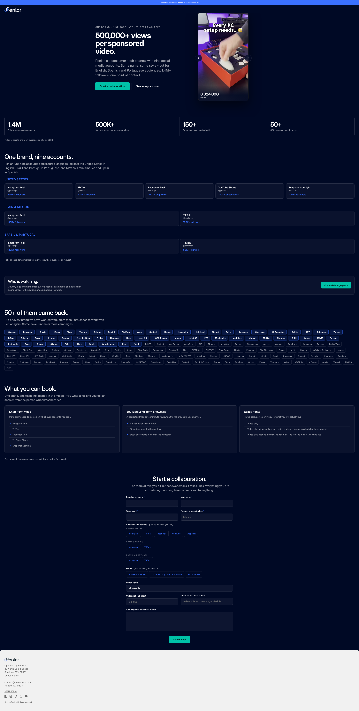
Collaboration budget (137, 596)
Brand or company (135, 497)
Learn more (10, 691)
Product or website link (192, 511)
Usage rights (132, 582)
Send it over (179, 639)
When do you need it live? (193, 595)
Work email (132, 511)
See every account (148, 86)
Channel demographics (336, 285)
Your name (186, 497)
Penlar (13, 702)
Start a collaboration (112, 86)
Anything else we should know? (141, 609)
